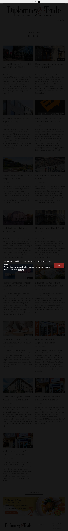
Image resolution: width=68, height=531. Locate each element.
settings (21, 270)
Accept (59, 265)
